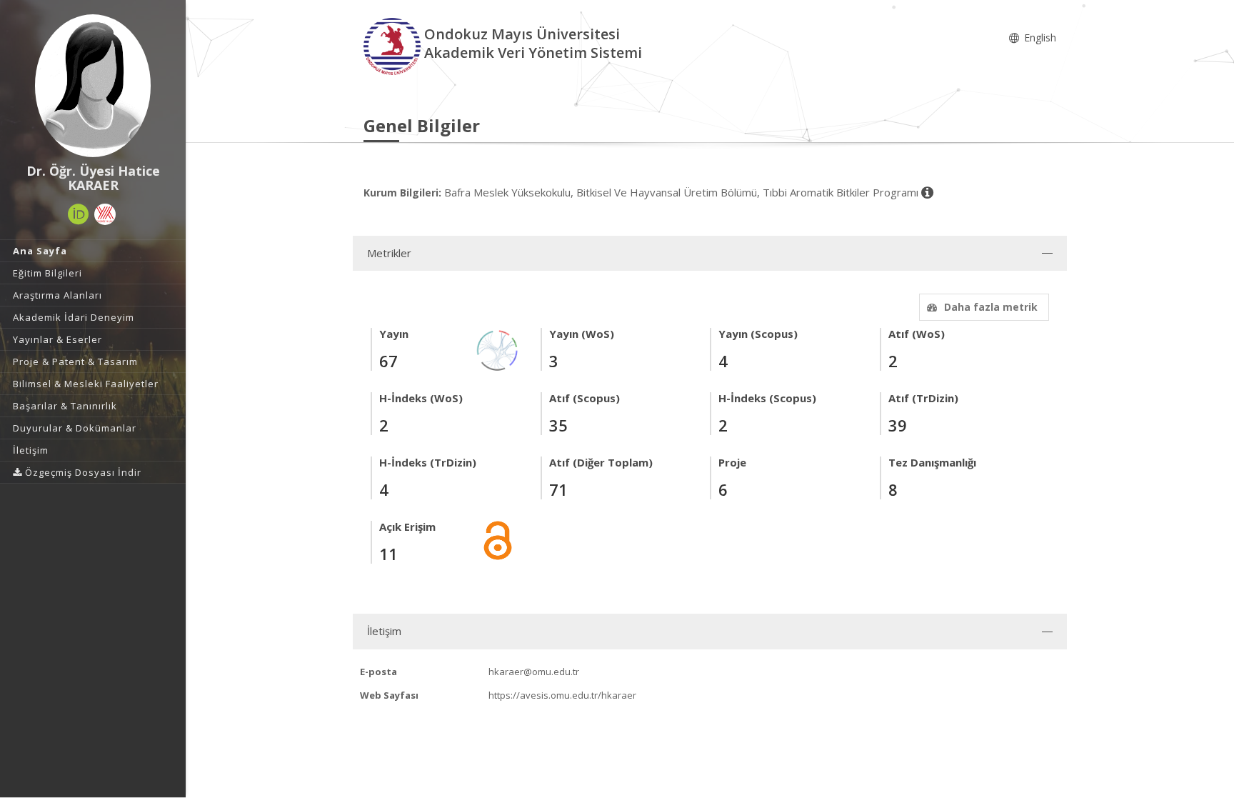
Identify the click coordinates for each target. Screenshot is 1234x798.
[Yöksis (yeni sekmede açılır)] (105, 214)
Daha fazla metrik (991, 307)
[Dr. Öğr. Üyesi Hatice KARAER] (93, 85)
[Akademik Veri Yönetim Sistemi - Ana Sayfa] (393, 45)
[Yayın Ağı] (498, 349)
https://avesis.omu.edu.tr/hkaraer (562, 695)
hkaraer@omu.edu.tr (533, 671)
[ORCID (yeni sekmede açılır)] (78, 214)
